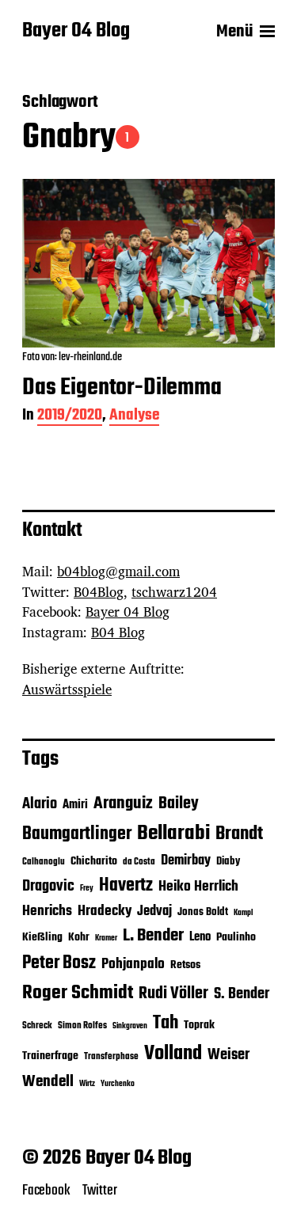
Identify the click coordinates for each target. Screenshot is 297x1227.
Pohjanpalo (133, 964)
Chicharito (93, 862)
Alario (39, 804)
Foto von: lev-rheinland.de (72, 357)
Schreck (37, 1026)
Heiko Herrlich (198, 887)
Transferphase (111, 1057)
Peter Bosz (59, 963)
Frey (86, 889)
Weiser (228, 1055)
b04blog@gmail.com (118, 571)
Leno (200, 937)
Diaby (228, 861)
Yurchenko (118, 1084)
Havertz (126, 886)
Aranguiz (123, 803)
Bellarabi (173, 833)
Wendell (48, 1081)
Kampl (243, 913)
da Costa (139, 862)
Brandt (239, 834)
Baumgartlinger (76, 834)
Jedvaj (154, 911)
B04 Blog (118, 632)
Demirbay (186, 861)
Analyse (134, 417)
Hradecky (104, 911)
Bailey (178, 804)
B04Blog (99, 591)
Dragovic (48, 886)
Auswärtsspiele (67, 689)
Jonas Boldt (202, 912)
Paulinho (236, 938)
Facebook (46, 1190)
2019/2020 (69, 417)
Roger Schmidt (77, 993)
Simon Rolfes (82, 1026)
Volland (173, 1053)
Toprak (199, 1025)
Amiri (75, 805)
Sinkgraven (129, 1026)
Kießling (42, 938)
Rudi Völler (173, 994)
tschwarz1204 (174, 591)
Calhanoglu (43, 862)
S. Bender (241, 994)
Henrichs (47, 911)
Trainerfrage (50, 1056)
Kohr (78, 938)
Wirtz (87, 1084)
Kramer (106, 938)
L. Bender (153, 935)
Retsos (185, 965)
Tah (165, 1023)
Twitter (99, 1190)
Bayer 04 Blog (76, 32)
